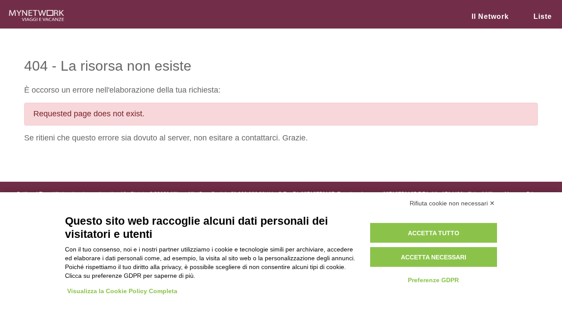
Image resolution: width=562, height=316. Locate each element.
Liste (542, 16)
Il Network (490, 16)
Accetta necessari (433, 257)
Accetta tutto (433, 233)
